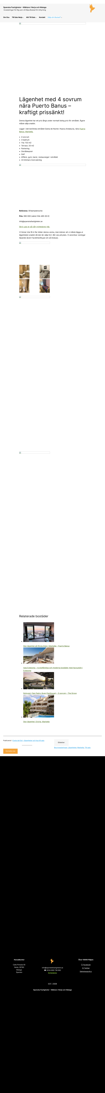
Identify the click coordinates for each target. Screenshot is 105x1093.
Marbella (80, 748)
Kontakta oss (10, 751)
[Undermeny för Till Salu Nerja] (23, 17)
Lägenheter (72, 748)
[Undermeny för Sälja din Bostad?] (61, 17)
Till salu (88, 748)
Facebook (87, 965)
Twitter (87, 968)
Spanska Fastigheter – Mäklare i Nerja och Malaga (24, 7)
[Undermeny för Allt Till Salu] (36, 17)
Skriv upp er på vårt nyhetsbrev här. (34, 227)
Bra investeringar (60, 748)
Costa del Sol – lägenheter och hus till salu (28, 740)
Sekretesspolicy (86, 971)
